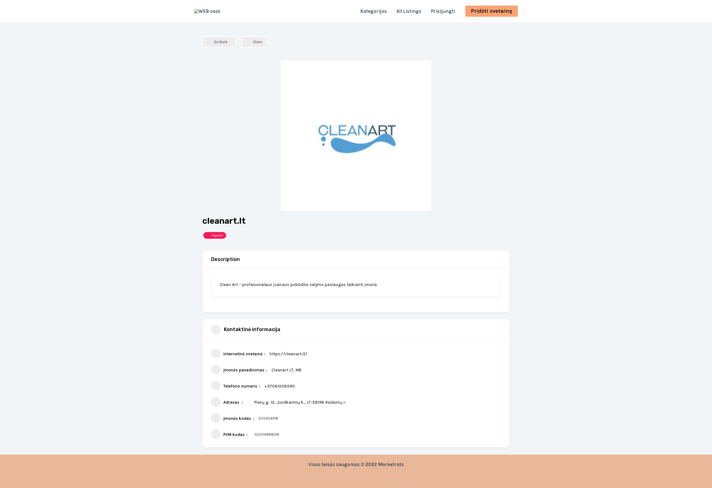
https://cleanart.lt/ (288, 353)
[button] (491, 11)
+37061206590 (279, 386)
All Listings (408, 11)
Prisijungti (443, 11)
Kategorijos (373, 11)
